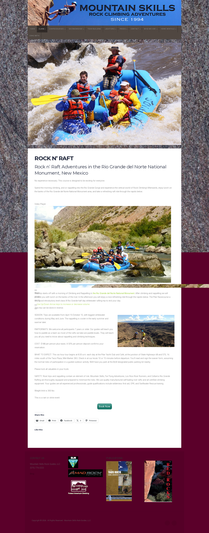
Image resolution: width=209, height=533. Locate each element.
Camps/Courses (56, 29)
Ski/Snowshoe (75, 29)
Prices (123, 29)
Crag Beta (34, 36)
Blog (32, 474)
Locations (110, 29)
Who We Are (150, 29)
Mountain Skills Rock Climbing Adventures (104, 13)
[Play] (36, 290)
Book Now (104, 406)
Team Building (94, 29)
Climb (41, 29)
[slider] (63, 304)
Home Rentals (168, 29)
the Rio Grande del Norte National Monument (113, 293)
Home (32, 29)
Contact (135, 29)
